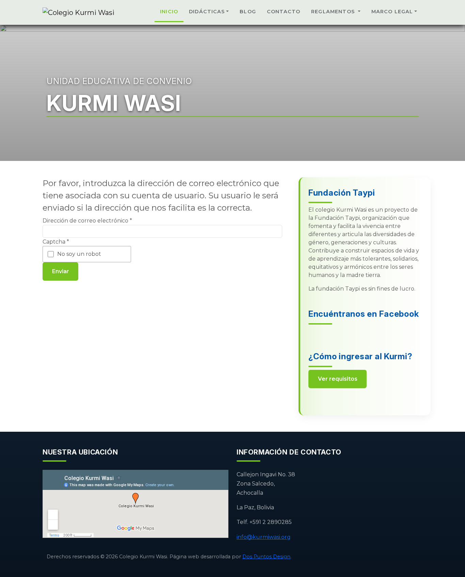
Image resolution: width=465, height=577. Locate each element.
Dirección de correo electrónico (87, 220)
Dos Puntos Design (266, 557)
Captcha (56, 241)
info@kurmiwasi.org (264, 537)
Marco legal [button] (392, 12)
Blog (248, 12)
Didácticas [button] (207, 12)
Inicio (169, 12)
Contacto (283, 12)
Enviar (60, 271)
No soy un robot (79, 254)
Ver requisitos (337, 379)
